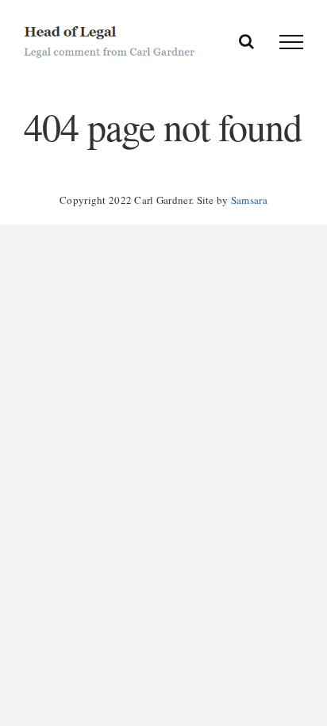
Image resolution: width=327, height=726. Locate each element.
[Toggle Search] (246, 41)
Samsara (249, 200)
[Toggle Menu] (291, 42)
